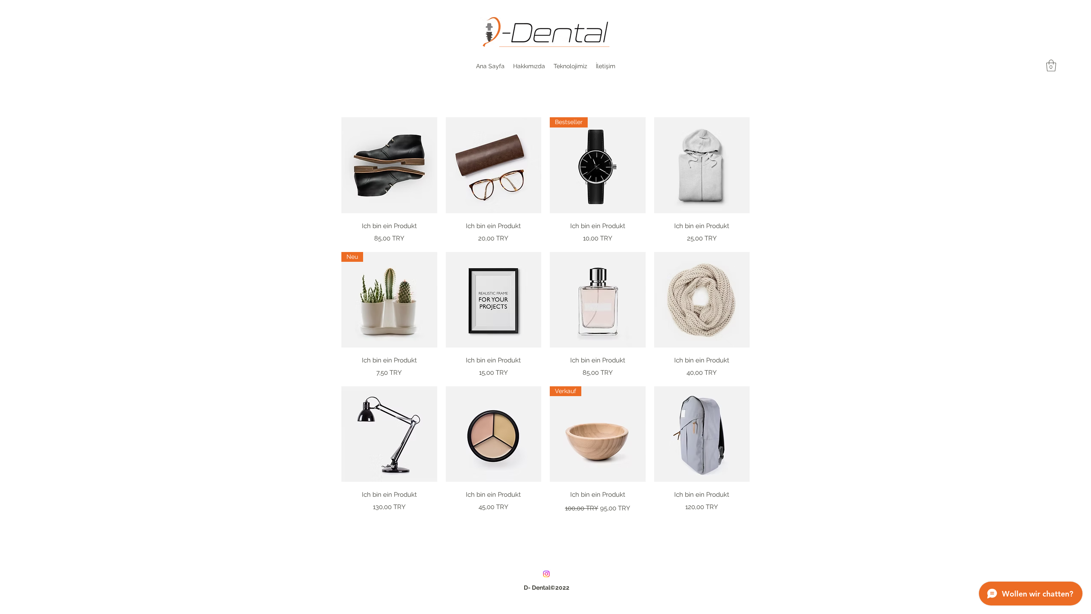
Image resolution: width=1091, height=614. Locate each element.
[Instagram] (546, 574)
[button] (1051, 65)
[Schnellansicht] (389, 165)
